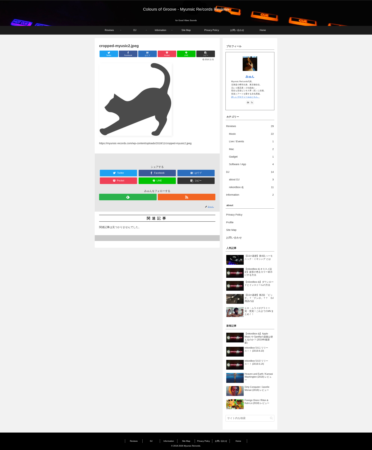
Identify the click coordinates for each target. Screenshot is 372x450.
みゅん (250, 76)
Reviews (250, 126)
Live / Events (251, 141)
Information (250, 194)
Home (238, 441)
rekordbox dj (251, 187)
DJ (250, 171)
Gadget (251, 156)
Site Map (231, 229)
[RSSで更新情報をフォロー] (186, 197)
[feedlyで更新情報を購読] (128, 197)
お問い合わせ (234, 237)
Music (251, 133)
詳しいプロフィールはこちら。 (245, 97)
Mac (251, 149)
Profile (230, 222)
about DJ (251, 179)
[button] (271, 418)
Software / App (251, 164)
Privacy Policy (234, 214)
